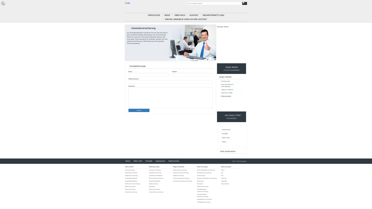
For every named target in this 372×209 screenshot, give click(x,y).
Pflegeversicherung (178, 175)
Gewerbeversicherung (131, 192)
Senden (139, 110)
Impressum (226, 130)
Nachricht (131, 86)
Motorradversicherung (131, 172)
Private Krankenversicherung (181, 178)
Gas (222, 172)
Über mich (179, 15)
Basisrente (200, 184)
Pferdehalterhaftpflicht (131, 181)
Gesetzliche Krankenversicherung (182, 181)
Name (130, 71)
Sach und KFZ (129, 166)
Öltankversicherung (154, 189)
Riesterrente (200, 181)
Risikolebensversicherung (204, 172)
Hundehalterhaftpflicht (131, 178)
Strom (222, 170)
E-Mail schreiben (226, 96)
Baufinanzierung (153, 184)
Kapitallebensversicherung (204, 199)
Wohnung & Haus (154, 166)
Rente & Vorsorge (202, 166)
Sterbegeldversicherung (203, 202)
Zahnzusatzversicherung (180, 170)
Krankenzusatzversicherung (181, 172)
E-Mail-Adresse (133, 79)
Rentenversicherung (202, 186)
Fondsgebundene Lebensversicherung (202, 190)
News (167, 15)
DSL (222, 175)
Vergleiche (154, 15)
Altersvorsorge (201, 175)
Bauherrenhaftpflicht (154, 181)
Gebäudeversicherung (155, 172)
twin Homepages (239, 161)
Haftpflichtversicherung (131, 175)
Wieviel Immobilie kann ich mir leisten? (186, 19)
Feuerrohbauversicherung (156, 192)
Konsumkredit (225, 184)
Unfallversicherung (130, 186)
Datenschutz (173, 161)
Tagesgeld (224, 181)
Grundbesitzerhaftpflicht (155, 175)
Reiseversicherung (130, 189)
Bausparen (152, 186)
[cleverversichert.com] (127, 3)
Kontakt (194, 15)
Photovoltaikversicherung (156, 178)
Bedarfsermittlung (213, 15)
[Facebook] (245, 9)
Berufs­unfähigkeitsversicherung (206, 170)
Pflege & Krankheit (178, 166)
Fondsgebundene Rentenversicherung (202, 195)
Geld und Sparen (226, 166)
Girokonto (223, 178)
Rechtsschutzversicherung (132, 184)
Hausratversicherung (155, 170)
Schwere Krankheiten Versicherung (207, 178)
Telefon (174, 71)
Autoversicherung (130, 170)
